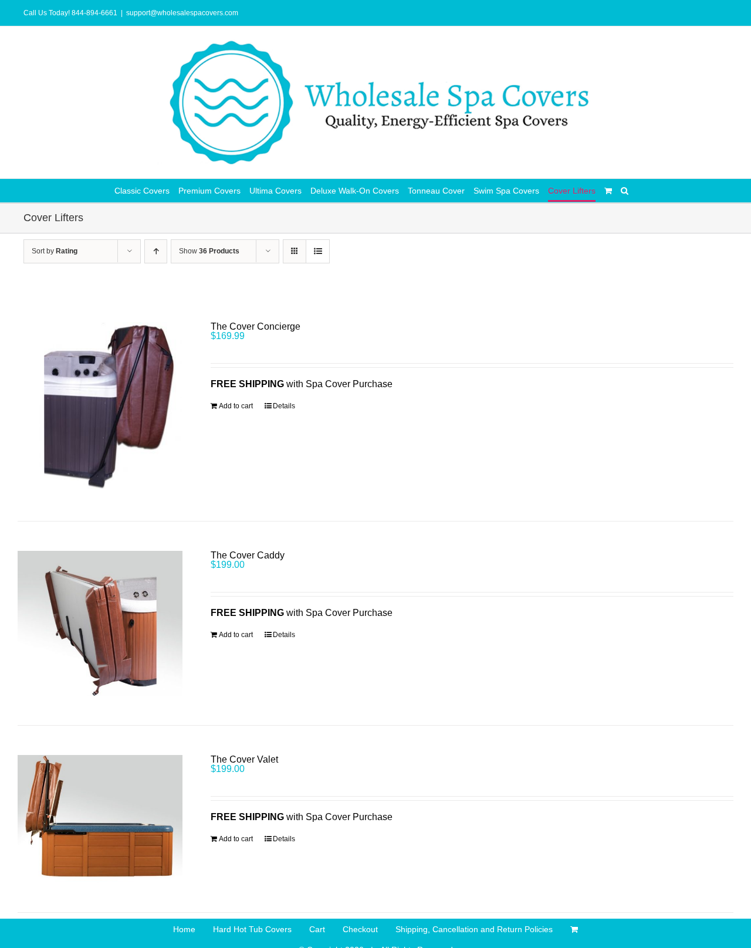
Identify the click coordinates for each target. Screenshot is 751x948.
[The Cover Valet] (100, 819)
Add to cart (236, 406)
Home (184, 929)
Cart (317, 929)
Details (284, 406)
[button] (624, 190)
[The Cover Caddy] (100, 623)
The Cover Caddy (248, 555)
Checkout (360, 929)
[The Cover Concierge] (100, 407)
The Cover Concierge (255, 326)
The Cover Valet (244, 759)
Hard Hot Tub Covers (252, 929)
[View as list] (317, 251)
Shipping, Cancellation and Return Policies (474, 929)
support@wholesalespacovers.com (182, 13)
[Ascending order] (155, 251)
